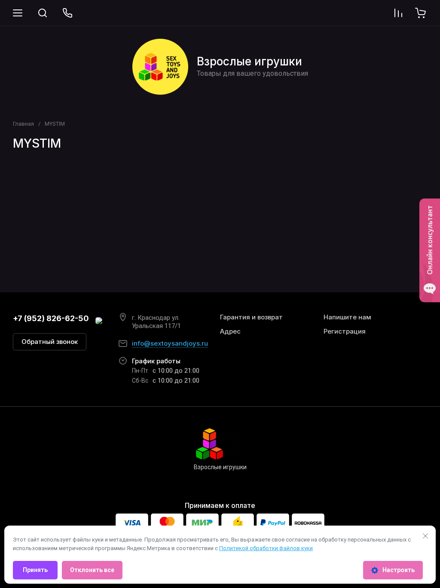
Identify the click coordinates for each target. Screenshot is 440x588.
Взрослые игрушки (249, 61)
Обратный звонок (49, 341)
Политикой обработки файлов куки (266, 548)
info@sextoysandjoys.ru (170, 343)
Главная (23, 124)
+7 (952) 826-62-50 (51, 318)
